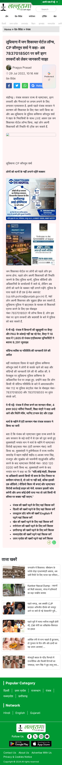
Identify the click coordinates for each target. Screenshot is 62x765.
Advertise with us (41, 752)
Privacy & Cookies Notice (17, 756)
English (20, 713)
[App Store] (41, 744)
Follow (40, 85)
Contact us (9, 752)
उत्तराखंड (24, 23)
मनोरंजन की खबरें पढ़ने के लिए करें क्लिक (33, 526)
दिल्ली (4, 23)
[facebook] (29, 736)
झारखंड (41, 23)
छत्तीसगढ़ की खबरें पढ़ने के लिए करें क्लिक (34, 530)
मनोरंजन (32, 16)
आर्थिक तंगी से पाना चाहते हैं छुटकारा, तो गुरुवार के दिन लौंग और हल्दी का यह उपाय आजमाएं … (43, 643)
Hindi (6, 713)
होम (7, 16)
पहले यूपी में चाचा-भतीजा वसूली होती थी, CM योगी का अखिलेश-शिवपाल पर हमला (43, 625)
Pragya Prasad (22, 67)
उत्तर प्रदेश (13, 23)
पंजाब (28, 29)
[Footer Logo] (31, 728)
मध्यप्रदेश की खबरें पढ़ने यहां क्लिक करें (32, 534)
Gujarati (35, 713)
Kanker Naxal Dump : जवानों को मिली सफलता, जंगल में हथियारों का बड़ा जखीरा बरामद (42, 589)
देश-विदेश (18, 16)
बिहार (33, 23)
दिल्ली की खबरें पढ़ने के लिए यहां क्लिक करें (34, 509)
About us (24, 752)
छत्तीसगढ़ (23, 696)
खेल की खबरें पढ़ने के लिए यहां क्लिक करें (33, 521)
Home (7, 29)
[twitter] (35, 736)
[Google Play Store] (19, 744)
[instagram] (41, 736)
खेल (55, 16)
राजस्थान (35, 690)
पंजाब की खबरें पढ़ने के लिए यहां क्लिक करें (33, 505)
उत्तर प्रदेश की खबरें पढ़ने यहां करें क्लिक (33, 538)
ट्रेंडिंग (44, 16)
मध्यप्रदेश (51, 23)
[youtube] (47, 736)
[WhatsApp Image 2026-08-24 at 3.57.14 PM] (31, 264)
